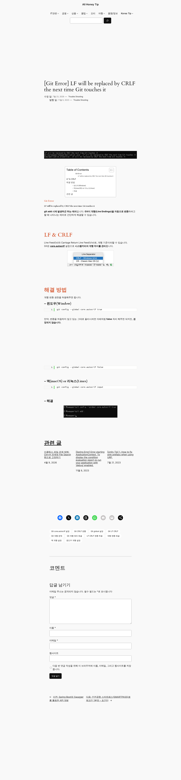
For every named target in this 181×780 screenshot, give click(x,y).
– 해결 (74, 191)
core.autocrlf (57, 246)
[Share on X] (68, 517)
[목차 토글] (110, 170)
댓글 (52, 597)
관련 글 (69, 194)
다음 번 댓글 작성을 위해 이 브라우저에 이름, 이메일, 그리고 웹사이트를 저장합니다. (92, 667)
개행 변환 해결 (113, 536)
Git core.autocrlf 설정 (60, 531)
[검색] (107, 20)
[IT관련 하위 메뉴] (58, 13)
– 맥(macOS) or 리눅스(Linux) (83, 188)
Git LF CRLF (113, 531)
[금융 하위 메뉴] (67, 13)
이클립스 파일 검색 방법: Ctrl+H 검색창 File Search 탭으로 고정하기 (57, 455)
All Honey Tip (90, 4)
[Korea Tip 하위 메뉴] (132, 13)
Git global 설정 (97, 531)
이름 (52, 628)
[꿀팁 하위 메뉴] (87, 13)
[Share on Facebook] (60, 517)
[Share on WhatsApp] (94, 517)
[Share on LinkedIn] (77, 517)
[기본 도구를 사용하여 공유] (120, 517)
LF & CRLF (71, 179)
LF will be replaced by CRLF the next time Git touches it (95, 176)
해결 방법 (70, 182)
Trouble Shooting (75, 96)
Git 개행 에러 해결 (74, 536)
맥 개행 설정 (56, 540)
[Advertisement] (90, 44)
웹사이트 (53, 653)
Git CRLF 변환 (80, 531)
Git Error (78, 174)
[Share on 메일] (111, 517)
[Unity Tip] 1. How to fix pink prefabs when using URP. (120, 455)
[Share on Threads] (85, 517)
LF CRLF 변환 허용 (95, 536)
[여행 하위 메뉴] (104, 13)
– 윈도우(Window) (79, 186)
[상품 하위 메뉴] (77, 13)
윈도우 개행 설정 (73, 540)
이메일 (53, 640)
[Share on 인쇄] (103, 517)
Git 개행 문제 (56, 536)
